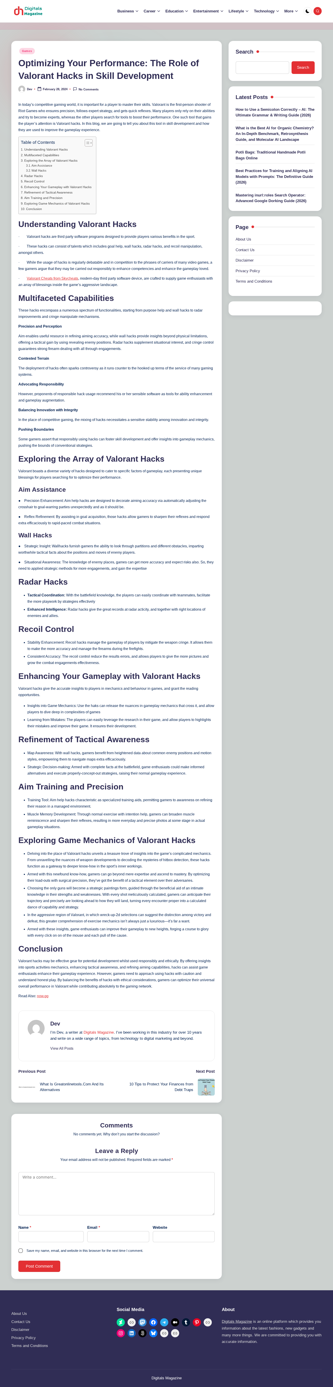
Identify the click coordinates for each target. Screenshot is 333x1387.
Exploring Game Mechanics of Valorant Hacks (57, 203)
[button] (61, 1049)
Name (24, 1227)
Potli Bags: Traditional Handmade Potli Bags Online (271, 155)
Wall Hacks (38, 170)
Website (160, 1227)
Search (244, 52)
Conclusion (34, 209)
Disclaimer (245, 260)
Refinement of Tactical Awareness (48, 192)
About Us (243, 239)
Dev (55, 1024)
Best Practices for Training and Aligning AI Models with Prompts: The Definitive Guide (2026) (274, 176)
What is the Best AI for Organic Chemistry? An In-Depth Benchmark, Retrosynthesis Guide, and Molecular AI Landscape (275, 134)
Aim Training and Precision (43, 198)
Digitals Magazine (99, 1032)
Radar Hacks (33, 176)
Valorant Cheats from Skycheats (52, 278)
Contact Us (245, 250)
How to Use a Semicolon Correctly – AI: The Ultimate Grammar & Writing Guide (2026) (275, 112)
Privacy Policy (248, 271)
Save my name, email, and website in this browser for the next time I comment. (85, 1250)
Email (93, 1227)
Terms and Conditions (254, 281)
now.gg (42, 996)
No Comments (89, 89)
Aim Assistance (41, 165)
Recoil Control (34, 181)
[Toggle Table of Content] (86, 143)
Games (27, 51)
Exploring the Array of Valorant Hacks (50, 160)
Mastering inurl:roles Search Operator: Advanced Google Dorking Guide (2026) (271, 198)
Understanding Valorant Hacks (46, 149)
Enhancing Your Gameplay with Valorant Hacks (58, 187)
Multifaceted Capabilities (41, 155)
